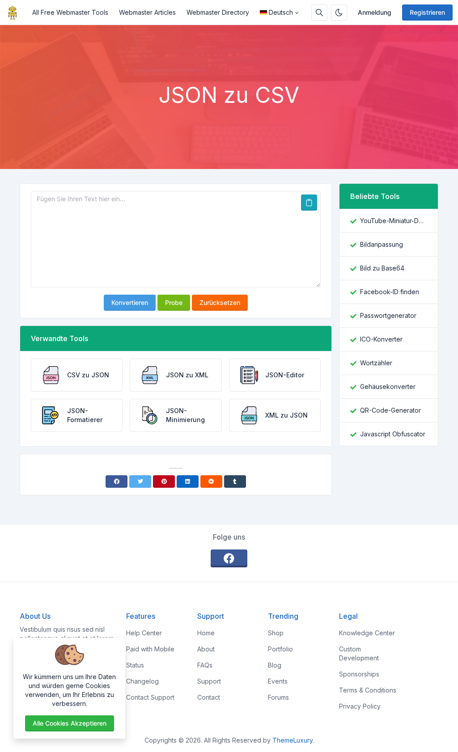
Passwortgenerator (388, 315)
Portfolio (280, 649)
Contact (208, 697)
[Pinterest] (164, 481)
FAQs (204, 665)
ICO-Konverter (381, 339)
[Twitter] (140, 481)
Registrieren (427, 12)
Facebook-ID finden (389, 292)
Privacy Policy (360, 706)
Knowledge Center (367, 633)
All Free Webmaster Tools (70, 12)
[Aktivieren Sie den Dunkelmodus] (339, 12)
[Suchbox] (319, 12)
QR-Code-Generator (390, 410)
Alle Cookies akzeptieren (69, 723)
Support (209, 681)
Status (135, 665)
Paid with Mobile (150, 649)
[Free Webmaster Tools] (16, 12)
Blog (274, 665)
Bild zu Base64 (382, 268)
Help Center (144, 633)
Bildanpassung (381, 244)
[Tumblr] (235, 481)
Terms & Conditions (367, 690)
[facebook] (229, 558)
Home (206, 633)
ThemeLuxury (292, 740)
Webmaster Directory (218, 12)
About (206, 649)
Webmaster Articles (147, 12)
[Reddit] (211, 481)
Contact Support (150, 697)
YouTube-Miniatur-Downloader (393, 220)
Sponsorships (359, 674)
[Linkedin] (188, 481)
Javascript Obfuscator (392, 434)
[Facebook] (116, 481)
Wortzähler (376, 363)
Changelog (142, 681)
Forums (278, 697)
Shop (276, 633)
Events (278, 681)
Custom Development (359, 653)
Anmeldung (374, 12)
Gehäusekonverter (388, 386)
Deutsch (281, 12)
